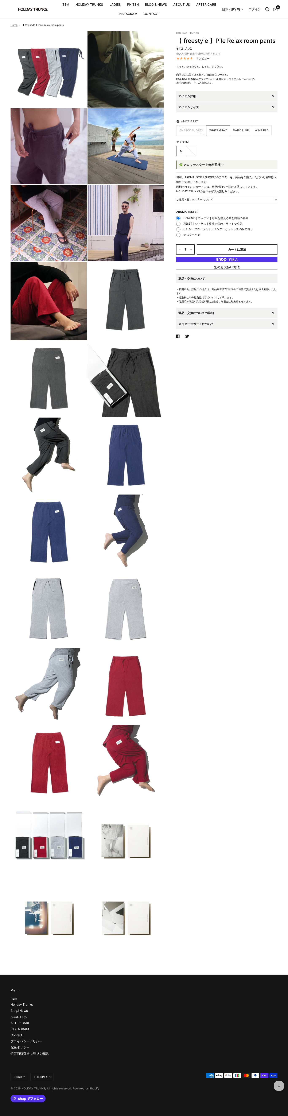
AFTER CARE (206, 5)
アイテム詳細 (187, 96)
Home (14, 25)
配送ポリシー (20, 1047)
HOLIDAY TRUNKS (89, 5)
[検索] (267, 9)
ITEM (65, 5)
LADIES (115, 5)
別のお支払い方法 (227, 267)
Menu (15, 990)
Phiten (133, 5)
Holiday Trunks (22, 1005)
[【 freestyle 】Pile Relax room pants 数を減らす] (179, 249)
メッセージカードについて (196, 324)
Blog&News (19, 1011)
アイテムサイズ (188, 107)
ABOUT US (181, 5)
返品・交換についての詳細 (196, 313)
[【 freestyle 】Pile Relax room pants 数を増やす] (191, 249)
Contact (16, 1035)
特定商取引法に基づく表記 (29, 1053)
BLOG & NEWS (156, 5)
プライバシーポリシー (26, 1041)
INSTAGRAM (127, 14)
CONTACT (151, 14)
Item (14, 998)
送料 (187, 53)
